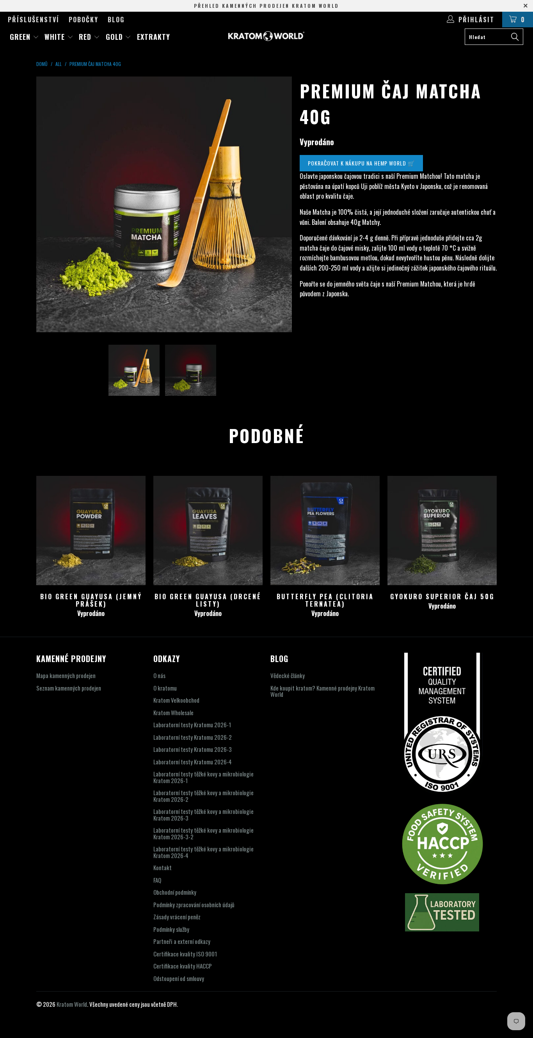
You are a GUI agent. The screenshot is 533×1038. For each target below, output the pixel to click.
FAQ (157, 880)
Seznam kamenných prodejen (68, 688)
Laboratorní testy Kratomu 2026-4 (192, 761)
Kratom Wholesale (173, 712)
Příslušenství (33, 19)
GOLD (115, 37)
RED (86, 37)
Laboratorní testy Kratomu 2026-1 (192, 724)
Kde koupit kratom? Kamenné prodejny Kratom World (322, 691)
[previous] (50, 204)
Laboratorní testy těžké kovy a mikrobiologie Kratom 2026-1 (203, 777)
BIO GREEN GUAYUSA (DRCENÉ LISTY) (208, 530)
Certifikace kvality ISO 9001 (185, 953)
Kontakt (162, 867)
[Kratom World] (266, 36)
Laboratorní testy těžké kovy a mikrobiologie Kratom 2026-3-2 (203, 833)
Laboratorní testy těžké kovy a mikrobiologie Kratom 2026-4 (203, 852)
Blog (116, 19)
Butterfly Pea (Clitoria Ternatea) (325, 530)
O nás (159, 675)
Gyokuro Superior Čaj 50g (442, 530)
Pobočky (83, 19)
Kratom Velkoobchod (176, 700)
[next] (278, 204)
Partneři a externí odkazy (181, 941)
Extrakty (153, 37)
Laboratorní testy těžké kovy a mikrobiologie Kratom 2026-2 (203, 795)
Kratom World (72, 1004)
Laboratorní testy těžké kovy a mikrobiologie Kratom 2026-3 (203, 814)
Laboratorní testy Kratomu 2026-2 (192, 737)
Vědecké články (287, 675)
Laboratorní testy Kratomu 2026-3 (192, 749)
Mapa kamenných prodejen (66, 675)
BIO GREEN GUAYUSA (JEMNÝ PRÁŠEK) (91, 530)
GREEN (21, 37)
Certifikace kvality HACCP (182, 965)
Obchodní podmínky (174, 892)
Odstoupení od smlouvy (178, 978)
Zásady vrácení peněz (177, 916)
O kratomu (165, 688)
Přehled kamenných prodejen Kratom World (266, 5)
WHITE (55, 37)
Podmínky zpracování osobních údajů (194, 904)
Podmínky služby (171, 929)
